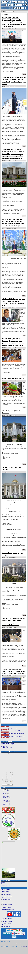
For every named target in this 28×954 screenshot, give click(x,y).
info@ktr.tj (25, 946)
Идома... (24, 74)
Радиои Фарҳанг (5, 891)
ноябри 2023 (5, 800)
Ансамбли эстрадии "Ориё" (6, 747)
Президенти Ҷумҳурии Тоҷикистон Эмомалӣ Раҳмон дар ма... (13, 730)
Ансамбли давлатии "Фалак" (7, 744)
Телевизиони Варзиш (6, 901)
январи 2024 (5, 803)
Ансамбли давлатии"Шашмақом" (7, 743)
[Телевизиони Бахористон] (13, 934)
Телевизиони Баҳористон (7, 904)
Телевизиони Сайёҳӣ (6, 907)
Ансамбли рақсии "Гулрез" (6, 748)
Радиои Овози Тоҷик (6, 892)
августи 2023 (5, 796)
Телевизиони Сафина (6, 897)
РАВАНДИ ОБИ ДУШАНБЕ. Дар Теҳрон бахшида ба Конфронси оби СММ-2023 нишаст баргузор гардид (13, 671)
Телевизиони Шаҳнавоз (7, 906)
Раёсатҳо (3, 882)
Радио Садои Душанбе (6, 894)
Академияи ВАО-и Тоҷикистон (8, 909)
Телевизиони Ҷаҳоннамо (7, 902)
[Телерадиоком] (23, 934)
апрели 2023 (5, 790)
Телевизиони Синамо (6, 899)
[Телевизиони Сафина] (20, 931)
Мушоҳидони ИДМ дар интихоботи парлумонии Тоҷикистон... (13, 736)
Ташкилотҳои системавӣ (6, 885)
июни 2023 (5, 793)
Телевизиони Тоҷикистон (7, 896)
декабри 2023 (5, 801)
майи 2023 (5, 792)
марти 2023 (5, 789)
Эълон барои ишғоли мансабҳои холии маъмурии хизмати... (13, 733)
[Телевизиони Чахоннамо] (7, 934)
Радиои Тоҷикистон (6, 889)
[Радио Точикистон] (18, 934)
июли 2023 (5, 794)
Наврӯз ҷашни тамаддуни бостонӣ (13, 378)
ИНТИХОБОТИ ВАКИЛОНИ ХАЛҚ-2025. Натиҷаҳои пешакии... (13, 739)
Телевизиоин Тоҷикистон (7, 918)
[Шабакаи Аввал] (12, 931)
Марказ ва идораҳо (5, 883)
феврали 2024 (5, 804)
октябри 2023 (5, 799)
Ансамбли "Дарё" (4, 746)
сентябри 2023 (5, 797)
